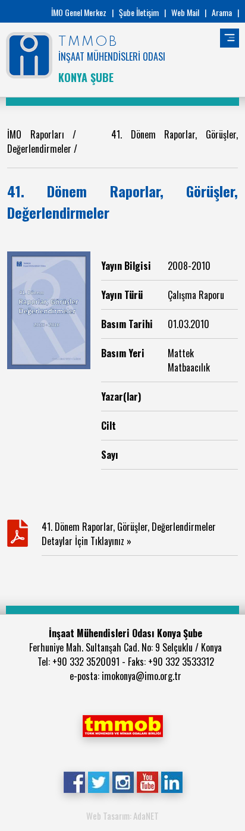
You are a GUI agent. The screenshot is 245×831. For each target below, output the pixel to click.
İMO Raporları (35, 134)
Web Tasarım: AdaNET (122, 815)
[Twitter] (98, 780)
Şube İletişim (139, 12)
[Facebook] (74, 780)
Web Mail (185, 12)
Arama (222, 12)
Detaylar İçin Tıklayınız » (86, 541)
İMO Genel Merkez (78, 12)
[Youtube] (147, 780)
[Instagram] (123, 780)
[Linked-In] (172, 780)
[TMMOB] (122, 724)
